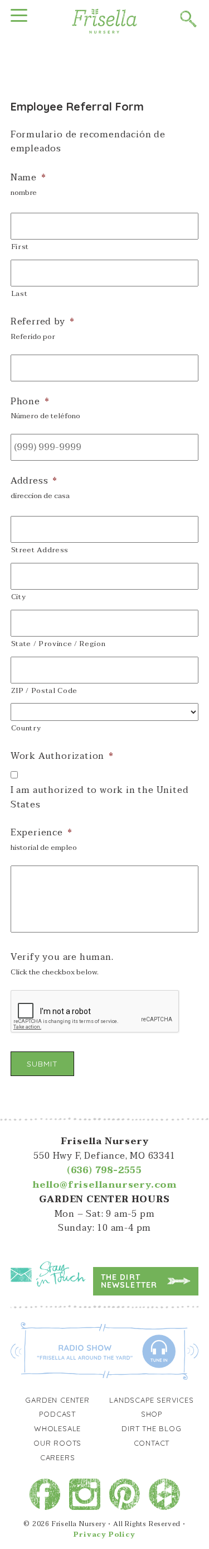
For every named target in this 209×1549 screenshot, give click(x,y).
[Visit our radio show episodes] (104, 1350)
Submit (42, 1064)
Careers (57, 1457)
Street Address (40, 550)
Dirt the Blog (151, 1428)
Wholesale (57, 1428)
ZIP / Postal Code (44, 691)
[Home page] (104, 20)
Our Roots (57, 1442)
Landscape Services (151, 1399)
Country (26, 728)
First (20, 247)
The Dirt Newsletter (129, 1281)
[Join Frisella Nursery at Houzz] (164, 1494)
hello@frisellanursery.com (104, 1185)
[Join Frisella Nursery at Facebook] (45, 1494)
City (18, 597)
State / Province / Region (58, 644)
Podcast (57, 1413)
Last (19, 294)
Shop (151, 1413)
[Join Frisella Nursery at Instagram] (84, 1494)
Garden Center (57, 1399)
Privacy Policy (104, 1534)
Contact (152, 1442)
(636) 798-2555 (104, 1170)
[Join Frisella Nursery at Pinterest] (124, 1494)
